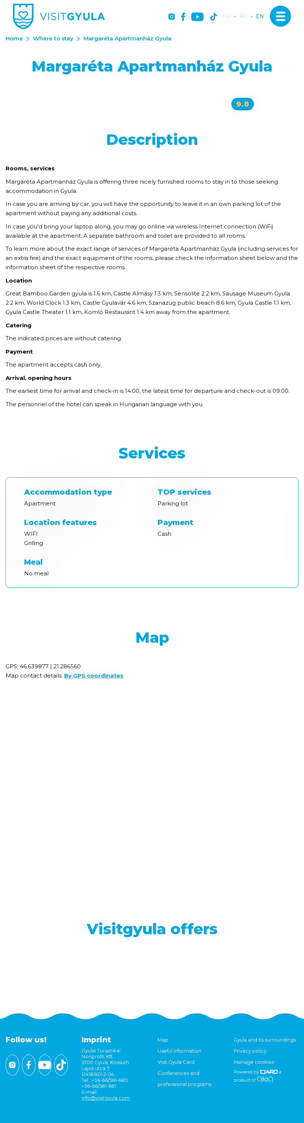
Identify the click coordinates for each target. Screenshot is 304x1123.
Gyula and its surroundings (265, 1040)
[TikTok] (213, 17)
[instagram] (171, 17)
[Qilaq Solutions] (265, 1080)
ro (243, 16)
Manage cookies (254, 1062)
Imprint (96, 1039)
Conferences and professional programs (184, 1078)
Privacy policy (250, 1051)
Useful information (179, 1051)
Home (14, 38)
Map (163, 1040)
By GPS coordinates (93, 675)
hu (226, 16)
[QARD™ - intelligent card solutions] (269, 1071)
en (260, 16)
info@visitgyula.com (106, 1098)
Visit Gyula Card (176, 1062)
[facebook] (183, 17)
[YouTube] (197, 17)
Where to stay (53, 38)
